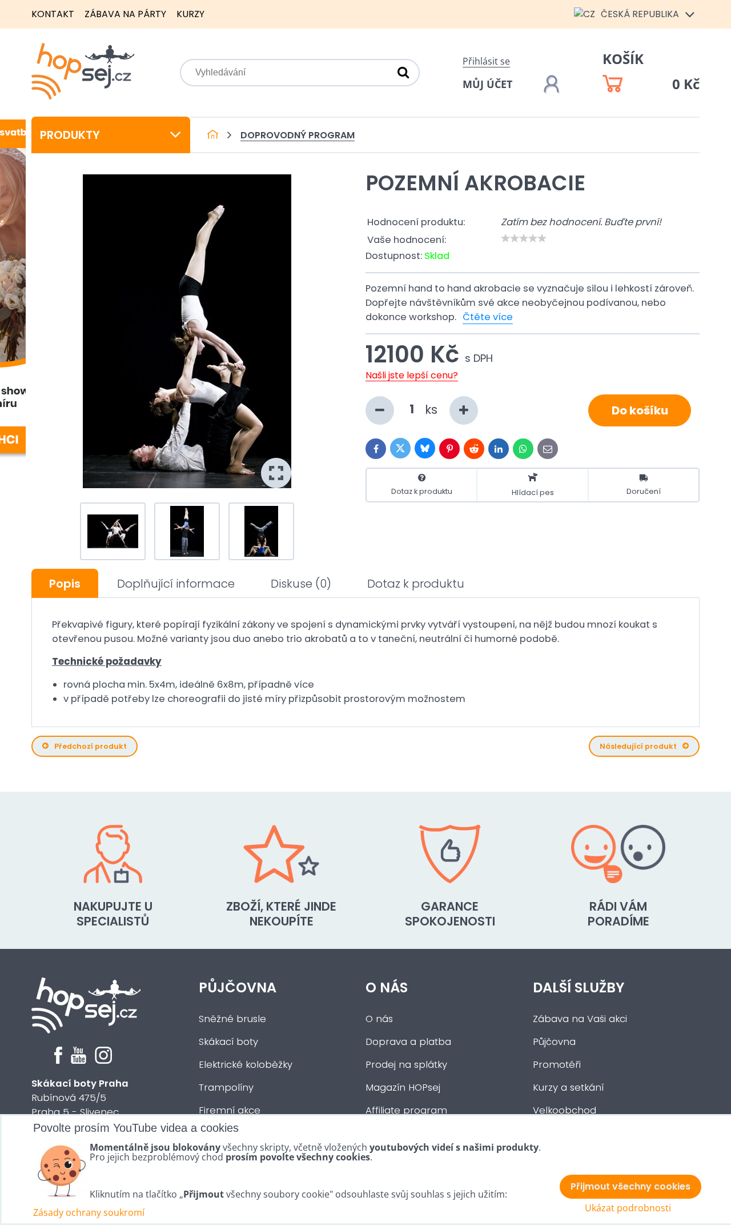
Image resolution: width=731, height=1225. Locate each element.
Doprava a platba (408, 1041)
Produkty (70, 135)
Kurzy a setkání (568, 1087)
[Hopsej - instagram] (103, 1060)
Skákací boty (228, 1041)
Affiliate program (406, 1110)
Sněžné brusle (232, 1019)
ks (433, 409)
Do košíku (640, 410)
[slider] (524, 238)
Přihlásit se (486, 61)
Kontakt (52, 14)
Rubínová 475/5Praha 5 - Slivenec (79, 1098)
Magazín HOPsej (403, 1087)
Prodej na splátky (406, 1064)
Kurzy (190, 14)
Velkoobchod (564, 1110)
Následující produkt (638, 746)
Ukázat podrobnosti (628, 1208)
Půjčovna (237, 987)
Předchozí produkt (90, 746)
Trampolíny (226, 1087)
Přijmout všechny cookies (630, 1186)
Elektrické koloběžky (245, 1064)
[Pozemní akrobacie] (187, 331)
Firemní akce (229, 1110)
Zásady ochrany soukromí (88, 1212)
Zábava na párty (125, 14)
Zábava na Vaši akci (580, 1019)
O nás (387, 987)
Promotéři (557, 1064)
